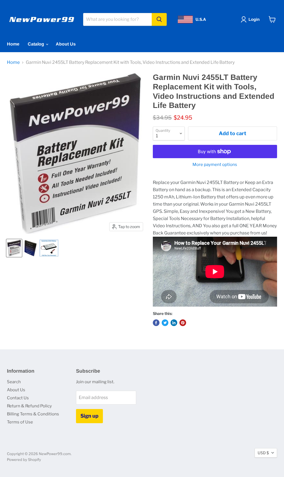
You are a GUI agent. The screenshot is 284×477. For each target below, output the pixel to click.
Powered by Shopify (24, 459)
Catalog (36, 44)
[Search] (159, 19)
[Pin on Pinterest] (182, 322)
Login (254, 19)
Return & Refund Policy (29, 405)
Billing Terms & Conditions (33, 414)
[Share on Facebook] (156, 322)
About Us (66, 44)
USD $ (263, 452)
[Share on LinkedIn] (174, 322)
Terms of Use (20, 422)
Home (13, 44)
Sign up (89, 416)
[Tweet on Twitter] (165, 322)
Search (14, 381)
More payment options (214, 164)
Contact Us (18, 397)
